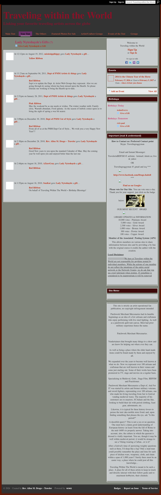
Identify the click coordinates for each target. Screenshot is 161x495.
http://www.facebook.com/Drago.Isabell (132, 174)
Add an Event (117, 91)
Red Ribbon (34, 80)
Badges (117, 488)
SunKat (47, 183)
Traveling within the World (57, 15)
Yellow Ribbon (36, 58)
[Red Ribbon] (21, 84)
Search (158, 2)
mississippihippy (52, 53)
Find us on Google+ (132, 185)
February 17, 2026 (122, 80)
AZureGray (48, 163)
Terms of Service (150, 488)
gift (85, 53)
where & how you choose (131, 82)
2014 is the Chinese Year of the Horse (132, 76)
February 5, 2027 (147, 80)
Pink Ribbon (35, 103)
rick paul (121, 123)
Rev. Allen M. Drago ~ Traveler (60, 141)
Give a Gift (125, 113)
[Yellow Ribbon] (21, 62)
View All (152, 91)
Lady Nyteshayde (73, 53)
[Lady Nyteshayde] (8, 48)
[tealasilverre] (111, 114)
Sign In (121, 2)
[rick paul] (111, 127)
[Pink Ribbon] (21, 107)
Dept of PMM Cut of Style (58, 119)
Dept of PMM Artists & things (61, 73)
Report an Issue (131, 488)
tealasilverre (122, 110)
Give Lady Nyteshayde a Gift (32, 46)
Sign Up (112, 2)
